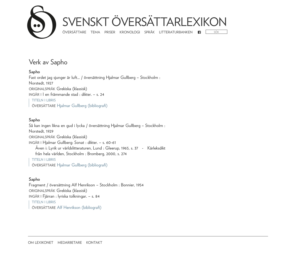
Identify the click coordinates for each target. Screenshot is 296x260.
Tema (95, 32)
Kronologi (130, 32)
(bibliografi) (97, 105)
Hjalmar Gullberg (71, 105)
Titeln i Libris (44, 100)
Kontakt (94, 242)
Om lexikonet (40, 242)
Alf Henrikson (68, 207)
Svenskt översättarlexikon (144, 22)
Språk (149, 32)
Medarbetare (70, 242)
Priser (109, 32)
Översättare (74, 32)
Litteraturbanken (176, 32)
